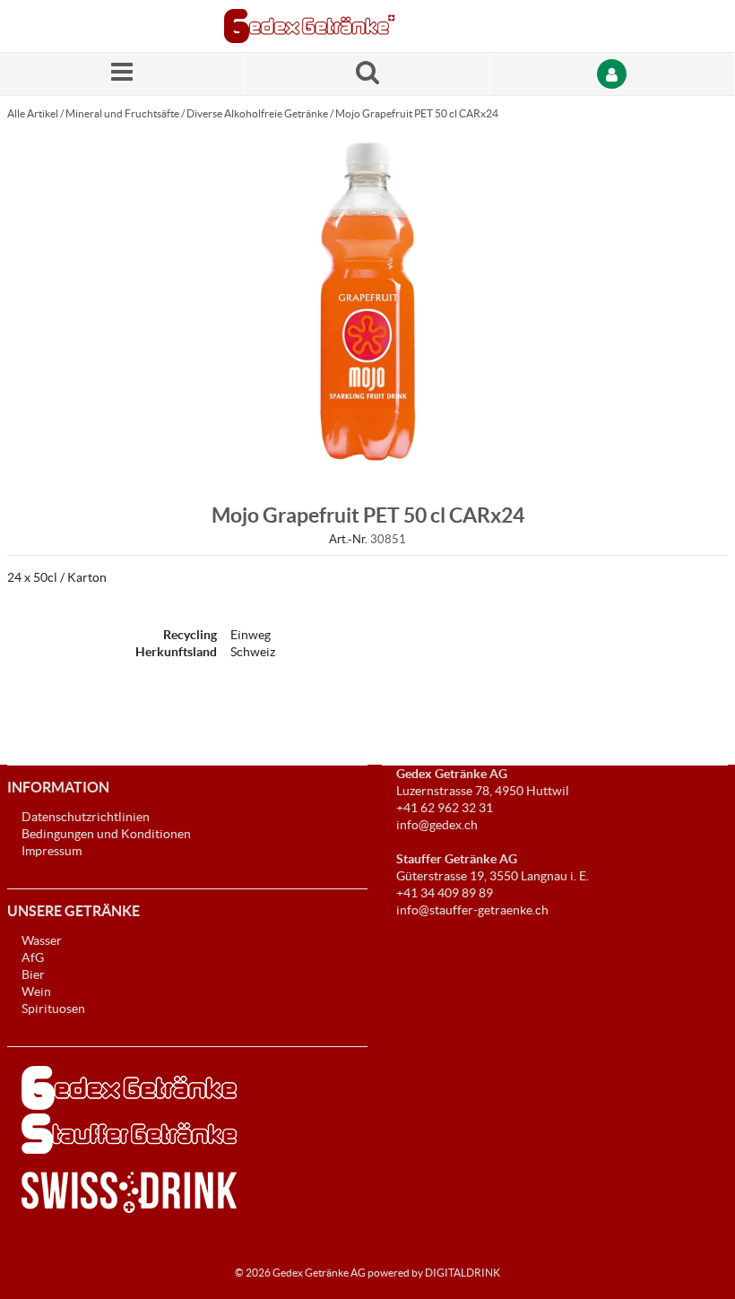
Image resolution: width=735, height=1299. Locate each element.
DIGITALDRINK (462, 1272)
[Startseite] (309, 26)
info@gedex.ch (437, 825)
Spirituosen (53, 1008)
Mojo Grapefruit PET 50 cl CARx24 (416, 113)
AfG (33, 957)
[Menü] (122, 74)
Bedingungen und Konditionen (106, 834)
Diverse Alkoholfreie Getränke (257, 113)
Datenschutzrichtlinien (86, 817)
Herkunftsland (176, 652)
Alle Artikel (32, 113)
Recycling (190, 635)
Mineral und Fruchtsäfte (122, 113)
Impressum (52, 851)
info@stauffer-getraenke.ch (472, 910)
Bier (33, 974)
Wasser (42, 940)
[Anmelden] (612, 74)
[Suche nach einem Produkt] (367, 74)
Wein (36, 991)
